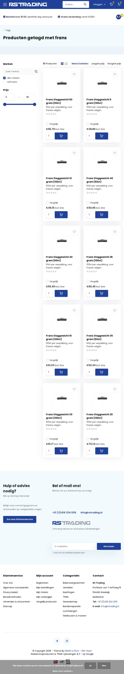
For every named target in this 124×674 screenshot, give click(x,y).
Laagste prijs (97, 63)
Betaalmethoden (12, 596)
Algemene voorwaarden (16, 587)
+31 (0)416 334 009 (64, 512)
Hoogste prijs (114, 63)
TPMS (66, 596)
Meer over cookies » (63, 671)
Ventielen (68, 587)
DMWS (68, 650)
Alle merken (13, 77)
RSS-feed (86, 650)
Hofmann (12, 81)
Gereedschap (70, 601)
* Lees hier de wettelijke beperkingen (68, 552)
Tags (8, 30)
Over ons (8, 582)
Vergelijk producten (46, 601)
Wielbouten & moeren (74, 615)
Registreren (42, 582)
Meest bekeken (80, 63)
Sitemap (7, 606)
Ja (90, 665)
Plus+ (76, 650)
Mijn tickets (42, 592)
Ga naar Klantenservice (20, 519)
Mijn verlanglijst (44, 596)
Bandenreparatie (72, 606)
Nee (104, 665)
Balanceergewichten (74, 582)
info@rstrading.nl (91, 512)
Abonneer (108, 546)
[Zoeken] (85, 4)
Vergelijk (53, 124)
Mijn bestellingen (45, 587)
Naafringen (69, 592)
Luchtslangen (70, 611)
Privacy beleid (10, 592)
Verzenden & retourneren (16, 601)
